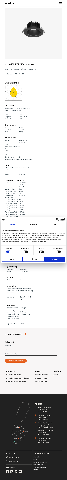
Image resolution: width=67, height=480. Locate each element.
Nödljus (36, 470)
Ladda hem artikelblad (16, 361)
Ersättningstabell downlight (16, 382)
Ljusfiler (55, 375)
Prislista (36, 459)
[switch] (25, 252)
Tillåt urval (33, 259)
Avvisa (12, 259)
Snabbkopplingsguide (40, 467)
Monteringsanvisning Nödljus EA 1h (18, 378)
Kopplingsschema (41, 375)
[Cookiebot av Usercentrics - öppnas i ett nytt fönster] (57, 219)
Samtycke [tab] (12, 224)
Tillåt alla (54, 259)
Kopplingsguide (38, 464)
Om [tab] (55, 224)
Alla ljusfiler (37, 457)
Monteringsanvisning (13, 375)
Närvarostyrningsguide (40, 462)
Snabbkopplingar (41, 378)
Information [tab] (33, 224)
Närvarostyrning (41, 382)
